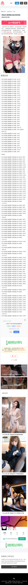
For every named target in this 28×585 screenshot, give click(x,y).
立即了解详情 (14, 566)
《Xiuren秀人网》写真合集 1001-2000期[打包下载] (13, 513)
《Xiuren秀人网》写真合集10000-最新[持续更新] (12, 434)
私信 (15, 529)
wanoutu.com (8, 582)
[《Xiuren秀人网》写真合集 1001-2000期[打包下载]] (14, 493)
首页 (4, 11)
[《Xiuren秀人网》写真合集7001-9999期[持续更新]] (14, 454)
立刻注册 (16, 332)
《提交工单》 (20, 33)
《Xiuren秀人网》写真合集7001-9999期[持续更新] (13, 474)
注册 (17, 3)
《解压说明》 (9, 32)
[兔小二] (4, 527)
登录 (11, 3)
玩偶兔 (22, 348)
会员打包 (9, 11)
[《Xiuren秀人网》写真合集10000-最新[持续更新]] (14, 415)
